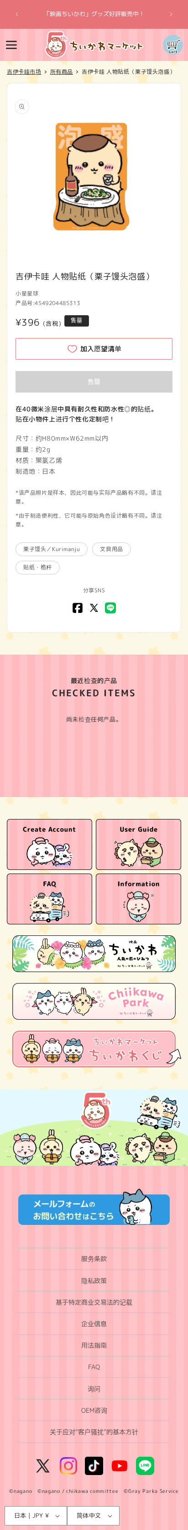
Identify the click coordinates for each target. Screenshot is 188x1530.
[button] (11, 45)
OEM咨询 (94, 1410)
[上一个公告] (17, 14)
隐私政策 (94, 1280)
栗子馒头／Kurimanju (51, 549)
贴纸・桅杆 (37, 567)
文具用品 (111, 549)
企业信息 (94, 1323)
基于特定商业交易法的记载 (94, 1302)
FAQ (94, 1366)
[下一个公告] (171, 14)
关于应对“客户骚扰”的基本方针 (94, 1431)
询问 (94, 1388)
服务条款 (94, 1258)
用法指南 (94, 1345)
